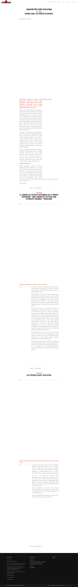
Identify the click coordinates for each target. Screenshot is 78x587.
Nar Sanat (12, 585)
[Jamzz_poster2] (39, 242)
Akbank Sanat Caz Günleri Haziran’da (39, 13)
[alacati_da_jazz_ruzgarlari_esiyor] (39, 419)
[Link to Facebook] (72, 2)
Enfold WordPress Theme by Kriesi (18, 585)
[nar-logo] (7, 2)
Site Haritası (31, 565)
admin (40, 188)
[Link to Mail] (75, 2)
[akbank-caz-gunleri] (39, 57)
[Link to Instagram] (74, 2)
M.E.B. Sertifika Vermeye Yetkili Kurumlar (36, 563)
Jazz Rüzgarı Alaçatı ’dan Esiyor (39, 375)
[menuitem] (49, 2)
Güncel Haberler (32, 567)
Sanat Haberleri (39, 11)
